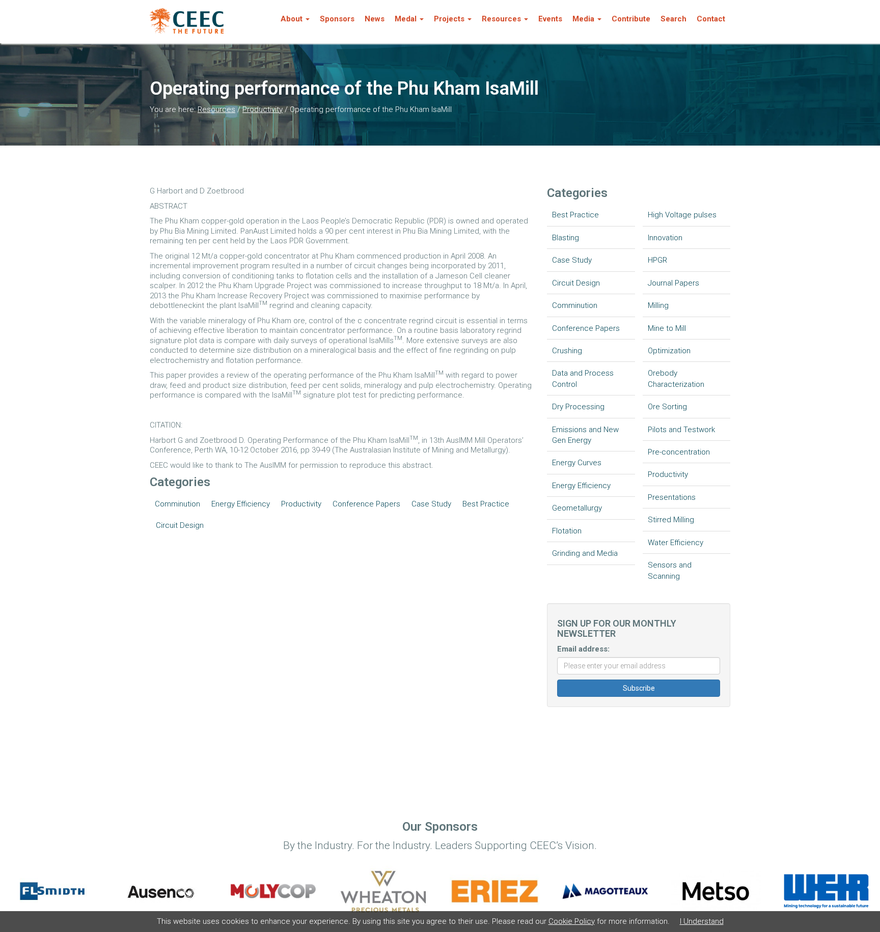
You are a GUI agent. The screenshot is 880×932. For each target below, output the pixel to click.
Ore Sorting (667, 406)
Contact (711, 18)
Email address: (583, 649)
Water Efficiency (675, 542)
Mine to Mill (667, 328)
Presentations (672, 497)
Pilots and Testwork (681, 429)
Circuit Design (180, 525)
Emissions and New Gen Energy (585, 435)
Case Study (431, 504)
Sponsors (337, 18)
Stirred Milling (671, 519)
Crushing (567, 350)
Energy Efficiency (240, 504)
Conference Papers (366, 504)
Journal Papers (673, 283)
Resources (216, 109)
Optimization (669, 350)
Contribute (631, 18)
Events (550, 18)
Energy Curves (576, 462)
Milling (658, 305)
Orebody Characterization (676, 378)
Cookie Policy (571, 921)
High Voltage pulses (682, 214)
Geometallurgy (577, 508)
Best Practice (485, 504)
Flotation (567, 530)
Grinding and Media (585, 553)
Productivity (262, 109)
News (374, 18)
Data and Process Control (583, 378)
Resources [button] (501, 18)
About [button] (291, 18)
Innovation (665, 237)
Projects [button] (449, 18)
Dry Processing (578, 406)
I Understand (702, 921)
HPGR (657, 260)
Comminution (177, 504)
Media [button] (583, 18)
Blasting (565, 237)
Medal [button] (406, 18)
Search (673, 18)
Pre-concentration (679, 452)
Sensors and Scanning (670, 570)
